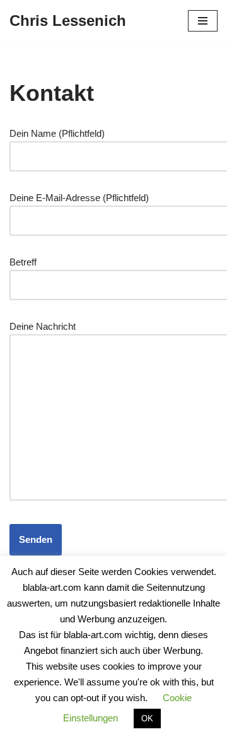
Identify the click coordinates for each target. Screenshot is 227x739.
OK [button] (147, 718)
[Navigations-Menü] (203, 21)
